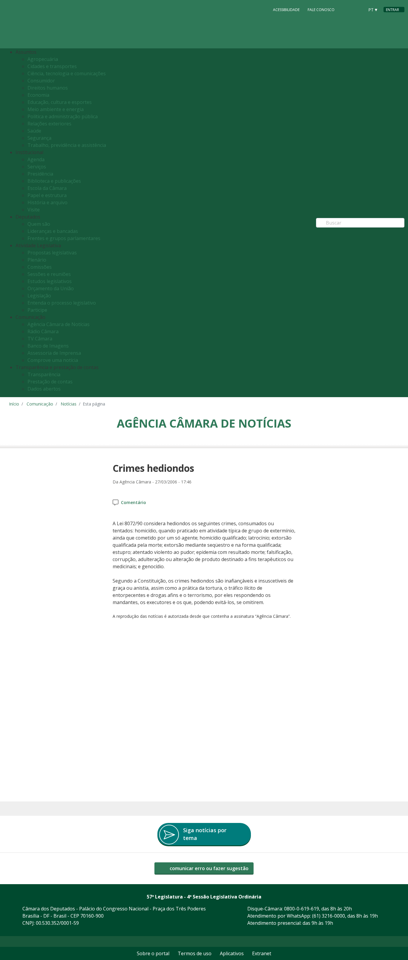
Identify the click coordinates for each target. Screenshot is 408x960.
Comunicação (40, 404)
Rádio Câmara (43, 331)
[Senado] (358, 9)
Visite (33, 209)
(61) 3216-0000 (328, 916)
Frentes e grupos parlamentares (63, 238)
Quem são (38, 224)
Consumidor (41, 80)
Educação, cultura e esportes (59, 102)
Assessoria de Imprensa (54, 353)
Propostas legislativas (52, 252)
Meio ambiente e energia (55, 109)
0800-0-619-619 (301, 908)
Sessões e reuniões (49, 274)
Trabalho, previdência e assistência (66, 145)
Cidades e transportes (52, 66)
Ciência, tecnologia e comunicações (66, 73)
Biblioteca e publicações (54, 181)
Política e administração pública (62, 116)
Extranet (261, 953)
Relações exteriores (49, 123)
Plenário (36, 259)
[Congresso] (346, 9)
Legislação (39, 295)
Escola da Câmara (47, 188)
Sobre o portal (153, 953)
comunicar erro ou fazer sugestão (208, 868)
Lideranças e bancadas (52, 231)
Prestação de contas (50, 381)
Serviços (36, 166)
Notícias (68, 404)
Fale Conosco (321, 9)
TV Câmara (39, 338)
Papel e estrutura (47, 195)
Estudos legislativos (49, 281)
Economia (38, 95)
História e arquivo (47, 202)
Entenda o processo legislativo (61, 302)
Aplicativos (232, 953)
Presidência (40, 174)
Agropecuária (42, 59)
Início (14, 404)
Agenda (36, 159)
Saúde (34, 131)
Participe (37, 310)
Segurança (39, 138)
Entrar (392, 9)
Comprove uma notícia (52, 360)
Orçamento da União (50, 288)
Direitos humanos (47, 88)
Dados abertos (44, 388)
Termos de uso (194, 953)
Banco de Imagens (48, 345)
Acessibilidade (286, 9)
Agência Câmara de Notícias (58, 324)
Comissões (39, 267)
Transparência (43, 374)
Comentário (133, 502)
